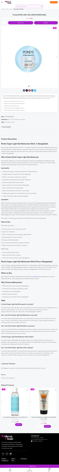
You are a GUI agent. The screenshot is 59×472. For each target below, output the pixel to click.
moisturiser (7, 122)
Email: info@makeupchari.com (39, 439)
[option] (28, 86)
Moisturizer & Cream (18, 9)
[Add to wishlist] (27, 390)
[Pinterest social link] (29, 90)
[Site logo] (8, 2)
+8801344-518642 (37, 441)
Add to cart (21, 22)
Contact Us (35, 436)
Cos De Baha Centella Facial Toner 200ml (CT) (15, 417)
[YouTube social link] (10, 453)
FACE (11, 9)
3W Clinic (44, 421)
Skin (7, 9)
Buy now (46, 22)
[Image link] (7, 437)
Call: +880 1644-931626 (37, 438)
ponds (12, 122)
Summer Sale (54, 2)
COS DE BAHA (15, 419)
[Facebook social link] (24, 90)
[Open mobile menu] (1, 2)
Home (3, 9)
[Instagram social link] (6, 453)
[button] (2, 56)
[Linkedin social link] (32, 90)
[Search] (41, 6)
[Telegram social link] (35, 90)
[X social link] (27, 90)
